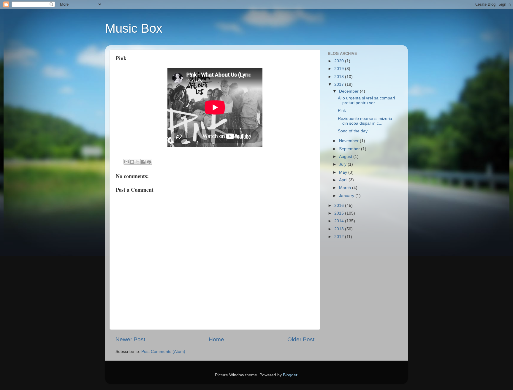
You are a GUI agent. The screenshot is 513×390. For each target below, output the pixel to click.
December (349, 91)
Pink (342, 110)
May (343, 172)
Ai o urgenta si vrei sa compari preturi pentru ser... (366, 100)
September (350, 149)
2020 (339, 61)
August (346, 156)
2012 (339, 236)
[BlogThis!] (132, 162)
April (344, 180)
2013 (339, 229)
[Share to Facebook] (143, 162)
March (345, 188)
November (349, 141)
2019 (339, 68)
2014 (339, 221)
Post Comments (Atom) (163, 351)
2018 (339, 76)
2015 (339, 213)
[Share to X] (138, 162)
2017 (339, 84)
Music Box (133, 28)
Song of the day (353, 131)
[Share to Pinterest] (149, 162)
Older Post (300, 339)
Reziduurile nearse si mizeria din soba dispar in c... (365, 121)
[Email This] (126, 162)
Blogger (290, 375)
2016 (339, 205)
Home (216, 339)
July (343, 164)
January (347, 196)
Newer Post (130, 339)
